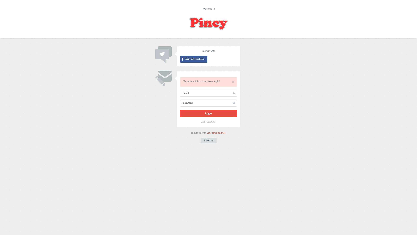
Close (233, 82)
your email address (216, 133)
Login (208, 113)
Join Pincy (208, 141)
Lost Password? (208, 122)
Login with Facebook (194, 59)
